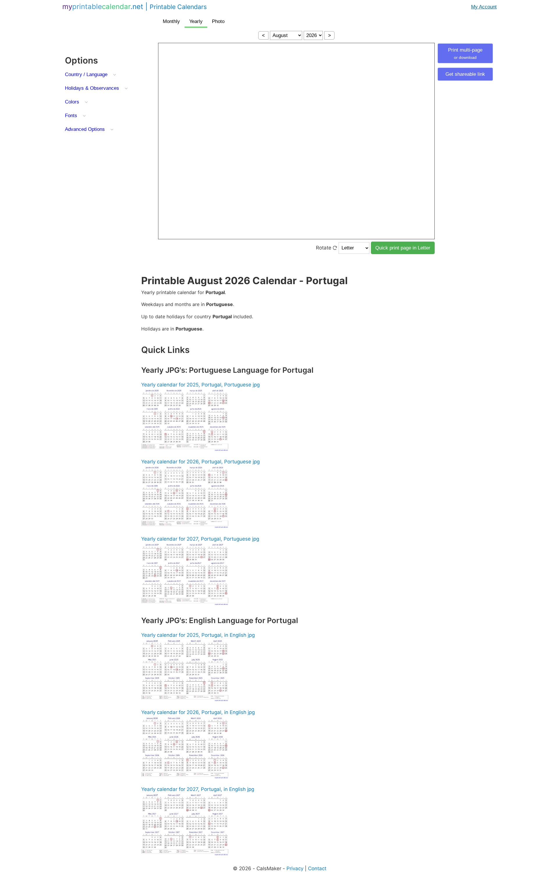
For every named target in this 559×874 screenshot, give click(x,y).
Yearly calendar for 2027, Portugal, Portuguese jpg (200, 539)
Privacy (294, 868)
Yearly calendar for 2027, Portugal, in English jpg (197, 789)
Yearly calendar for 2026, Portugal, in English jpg (198, 712)
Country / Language (86, 74)
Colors (72, 102)
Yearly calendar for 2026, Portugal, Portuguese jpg (200, 462)
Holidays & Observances (92, 88)
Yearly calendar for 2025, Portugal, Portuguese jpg (200, 385)
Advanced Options (85, 129)
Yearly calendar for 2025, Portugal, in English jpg (198, 635)
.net (134, 6)
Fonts (71, 115)
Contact (317, 868)
